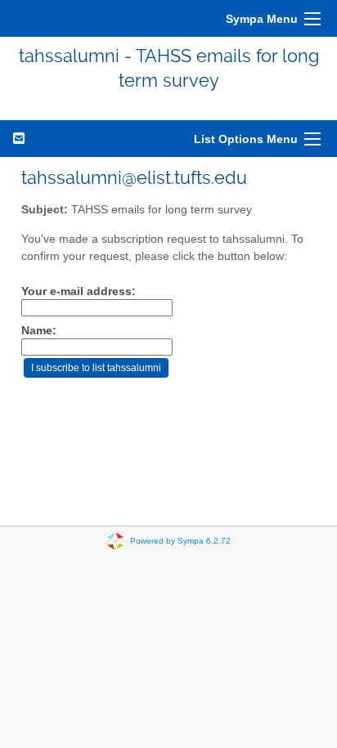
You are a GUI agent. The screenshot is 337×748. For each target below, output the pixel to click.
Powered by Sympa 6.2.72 (180, 539)
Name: (38, 331)
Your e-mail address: (78, 291)
